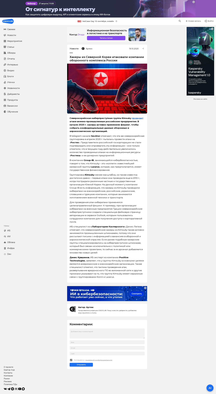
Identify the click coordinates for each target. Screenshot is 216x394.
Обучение (12, 112)
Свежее (11, 29)
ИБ (8, 230)
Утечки (11, 82)
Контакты (8, 373)
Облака (11, 242)
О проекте (8, 367)
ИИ (8, 236)
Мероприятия (14, 41)
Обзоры (11, 53)
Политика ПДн (10, 384)
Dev (9, 254)
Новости (11, 35)
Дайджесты (13, 94)
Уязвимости (13, 88)
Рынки (7, 378)
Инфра (10, 248)
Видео (10, 70)
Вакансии (12, 106)
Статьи (10, 47)
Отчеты (11, 59)
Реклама (8, 381)
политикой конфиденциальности (99, 360)
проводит (137, 118)
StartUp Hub (9, 370)
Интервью (12, 64)
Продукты (12, 100)
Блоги (10, 76)
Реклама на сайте (200, 99)
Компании (8, 376)
